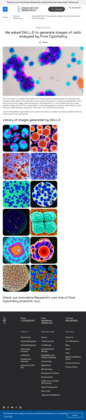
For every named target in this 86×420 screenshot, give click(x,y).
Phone (23, 318)
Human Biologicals (28, 341)
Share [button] (44, 42)
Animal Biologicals (28, 345)
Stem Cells (45, 391)
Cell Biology (46, 345)
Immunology (46, 361)
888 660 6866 (72, 320)
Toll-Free (69, 318)
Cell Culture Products (25, 350)
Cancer (44, 337)
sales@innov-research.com (47, 321)
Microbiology (46, 369)
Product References (17, 17)
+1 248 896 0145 (27, 320)
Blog (67, 345)
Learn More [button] (8, 416)
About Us (69, 337)
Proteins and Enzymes (26, 360)
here (36, 301)
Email (43, 318)
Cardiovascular (47, 341)
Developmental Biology (47, 350)
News (68, 349)
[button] (5, 9)
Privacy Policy (71, 367)
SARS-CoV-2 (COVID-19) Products (50, 382)
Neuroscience (47, 377)
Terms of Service (73, 363)
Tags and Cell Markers (50, 395)
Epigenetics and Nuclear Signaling (48, 356)
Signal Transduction (49, 387)
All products (26, 337)
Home (5, 17)
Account (58, 9)
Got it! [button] (75, 415)
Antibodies (25, 355)
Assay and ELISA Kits (28, 366)
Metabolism (46, 365)
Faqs (68, 353)
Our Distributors (72, 341)
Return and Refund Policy (73, 358)
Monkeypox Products (50, 373)
